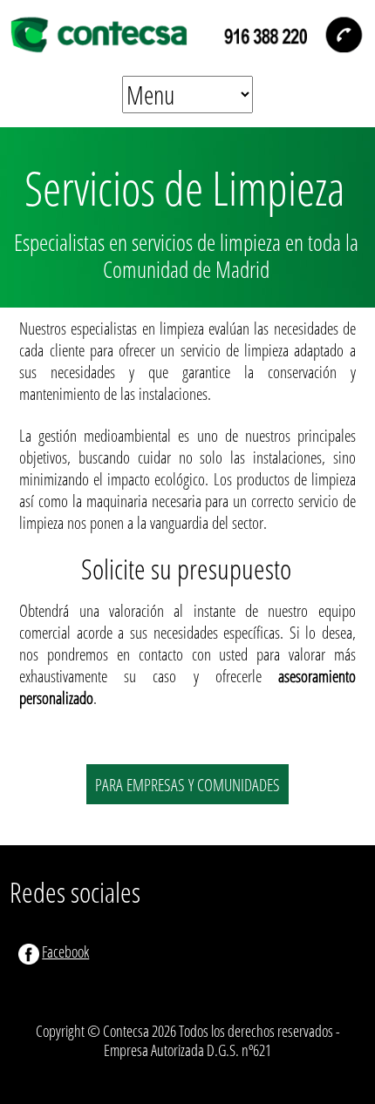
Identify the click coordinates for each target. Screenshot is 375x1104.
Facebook (65, 951)
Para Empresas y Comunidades (187, 784)
